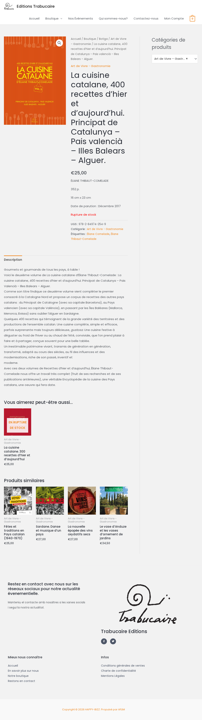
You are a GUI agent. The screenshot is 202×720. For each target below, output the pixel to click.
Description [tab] (13, 260)
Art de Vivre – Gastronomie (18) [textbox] (173, 59)
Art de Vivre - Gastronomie (90, 66)
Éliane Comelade (98, 234)
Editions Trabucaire (36, 6)
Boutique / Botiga (96, 39)
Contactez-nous (146, 18)
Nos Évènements (80, 18)
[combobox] (175, 58)
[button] (59, 43)
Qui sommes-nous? (113, 18)
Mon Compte (174, 18)
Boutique (52, 18)
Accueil (34, 18)
